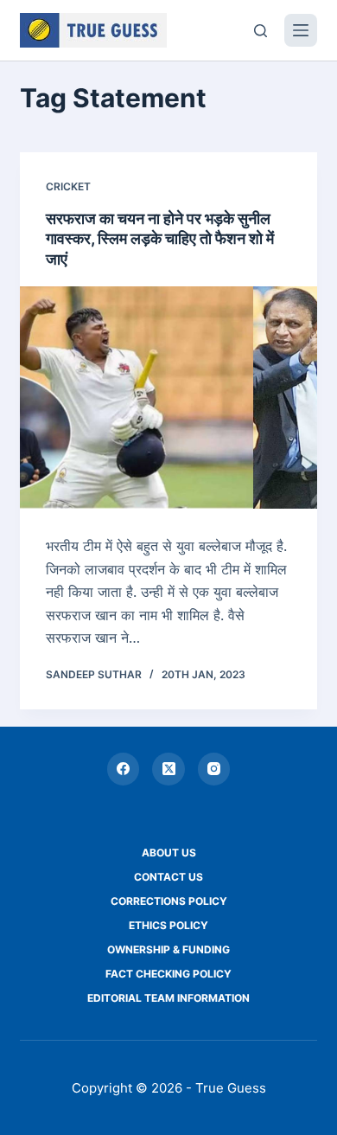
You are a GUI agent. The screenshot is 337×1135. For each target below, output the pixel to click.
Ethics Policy (168, 925)
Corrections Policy (169, 901)
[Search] (260, 30)
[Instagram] (214, 769)
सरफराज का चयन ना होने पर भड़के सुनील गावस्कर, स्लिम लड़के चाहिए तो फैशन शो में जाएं (160, 238)
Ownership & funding (168, 949)
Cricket (68, 186)
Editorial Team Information (168, 997)
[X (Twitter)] (168, 769)
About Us (169, 852)
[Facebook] (123, 769)
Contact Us (168, 876)
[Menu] (300, 30)
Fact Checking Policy (168, 973)
